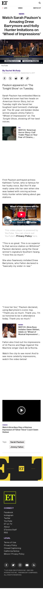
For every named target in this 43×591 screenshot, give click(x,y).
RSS (6, 532)
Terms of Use (10, 542)
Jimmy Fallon (16, 447)
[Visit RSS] (33, 565)
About (7, 526)
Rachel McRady (13, 70)
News (21, 14)
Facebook (8, 512)
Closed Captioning (12, 548)
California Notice (11, 551)
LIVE (5, 8)
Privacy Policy (24, 236)
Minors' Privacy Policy (14, 554)
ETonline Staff (10, 529)
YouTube (8, 521)
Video (20, 8)
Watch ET (37, 8)
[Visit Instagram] (20, 565)
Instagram (8, 515)
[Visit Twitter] (13, 565)
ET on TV (8, 524)
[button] (21, 410)
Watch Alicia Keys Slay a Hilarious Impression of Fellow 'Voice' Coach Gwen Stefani (20, 429)
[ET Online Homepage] (5, 3)
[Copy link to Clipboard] (27, 78)
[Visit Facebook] (6, 565)
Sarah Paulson (17, 442)
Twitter (7, 518)
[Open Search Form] (40, 3)
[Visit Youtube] (27, 565)
